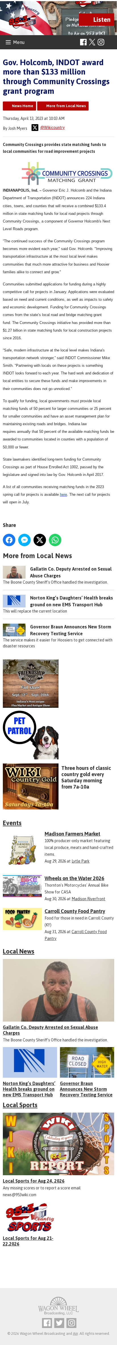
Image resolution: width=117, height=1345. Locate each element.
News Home (22, 106)
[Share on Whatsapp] (55, 540)
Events (12, 823)
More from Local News (66, 106)
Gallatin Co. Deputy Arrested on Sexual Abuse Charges (50, 1030)
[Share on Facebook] (9, 540)
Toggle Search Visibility (110, 42)
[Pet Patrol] (58, 735)
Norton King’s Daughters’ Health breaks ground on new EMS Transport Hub (29, 1089)
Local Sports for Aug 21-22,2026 (28, 1241)
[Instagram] (101, 42)
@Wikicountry (52, 127)
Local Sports (20, 1105)
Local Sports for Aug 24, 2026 (33, 1180)
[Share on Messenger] (24, 540)
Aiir (75, 1333)
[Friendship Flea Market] (58, 683)
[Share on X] (40, 540)
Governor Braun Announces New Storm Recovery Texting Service (86, 1089)
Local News (18, 951)
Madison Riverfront (88, 899)
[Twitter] (59, 1323)
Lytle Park (80, 861)
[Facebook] (83, 42)
